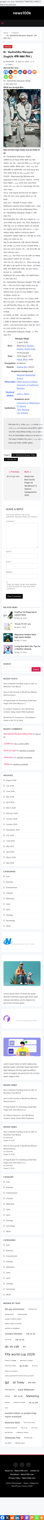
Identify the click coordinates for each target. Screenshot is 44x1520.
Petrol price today (29, 1422)
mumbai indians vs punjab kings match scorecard (20, 1415)
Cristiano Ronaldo (13, 1334)
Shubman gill (28, 1438)
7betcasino (8, 757)
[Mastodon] (30, 72)
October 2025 (11, 824)
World (8, 926)
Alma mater (10, 381)
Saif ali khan (9, 1432)
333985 (7, 743)
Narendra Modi (12, 1422)
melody (7, 1402)
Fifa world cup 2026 (20, 1354)
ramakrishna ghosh (11, 1428)
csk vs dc (30, 1334)
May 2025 (10, 846)
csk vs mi (19, 1339)
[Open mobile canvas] (2, 23)
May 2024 (10, 863)
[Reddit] (15, 72)
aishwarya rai (32, 1309)
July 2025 (10, 835)
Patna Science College (27, 381)
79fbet (6, 764)
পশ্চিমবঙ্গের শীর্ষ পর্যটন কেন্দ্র (23, 624)
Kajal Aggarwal (9, 1389)
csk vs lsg (8, 1339)
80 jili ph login (9, 750)
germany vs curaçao (26, 1360)
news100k (22, 13)
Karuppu (7, 1396)
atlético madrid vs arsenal (13, 1323)
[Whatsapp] (6, 77)
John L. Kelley (23, 394)
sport (8, 909)
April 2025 (10, 852)
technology (10, 920)
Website (9, 572)
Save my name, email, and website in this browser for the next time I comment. (21, 586)
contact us (34, 1471)
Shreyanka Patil (12, 1438)
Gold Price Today (10, 1366)
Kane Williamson (26, 1389)
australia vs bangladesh (12, 1328)
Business (9, 882)
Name (9, 551)
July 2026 (10, 786)
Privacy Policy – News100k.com (22, 1478)
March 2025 (11, 857)
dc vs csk (12, 1346)
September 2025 (13, 830)
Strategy (9, 915)
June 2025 (10, 841)
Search (7, 664)
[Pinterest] (25, 72)
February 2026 (12, 813)
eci (24, 1346)
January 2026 (11, 819)
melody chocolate (19, 1402)
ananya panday (22, 1314)
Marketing (10, 898)
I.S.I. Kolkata (22, 413)
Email (8, 562)
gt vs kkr (24, 1366)
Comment (10, 521)
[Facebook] (6, 72)
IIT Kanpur (21, 406)
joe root (32, 1382)
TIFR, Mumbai (23, 409)
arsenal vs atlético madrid (13, 1319)
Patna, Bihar (22, 359)
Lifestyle (7, 47)
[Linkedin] (20, 72)
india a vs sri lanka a (11, 1371)
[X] (10, 72)
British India (30, 349)
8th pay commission (14, 1309)
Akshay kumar (9, 1314)
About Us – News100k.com (16, 1471)
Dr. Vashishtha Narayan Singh (24, 455)
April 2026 (10, 802)
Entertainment (11, 887)
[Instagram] (22, 1464)
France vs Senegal (10, 1360)
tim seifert (8, 1443)
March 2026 (11, 808)
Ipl (7, 1382)
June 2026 (10, 791)
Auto (8, 876)
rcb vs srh (34, 1428)
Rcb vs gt (24, 1428)
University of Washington (28, 403)
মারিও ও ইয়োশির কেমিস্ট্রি (21, 744)
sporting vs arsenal (26, 750)
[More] (10, 77)
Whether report (20, 1443)
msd (6, 1408)
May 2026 (10, 797)
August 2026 (11, 780)
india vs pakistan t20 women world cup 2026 (19, 1376)
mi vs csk (33, 1402)
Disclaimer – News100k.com (22, 1474)
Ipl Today (18, 1382)
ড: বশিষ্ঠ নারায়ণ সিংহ (10, 459)
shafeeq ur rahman (22, 1432)
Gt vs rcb (35, 1366)
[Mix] (34, 72)
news (8, 904)
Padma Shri (22, 367)
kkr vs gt (18, 1396)
